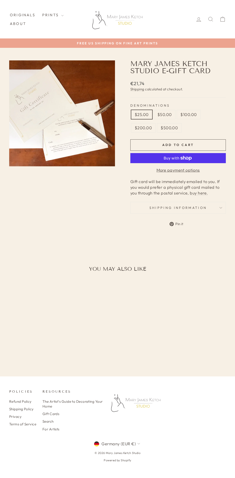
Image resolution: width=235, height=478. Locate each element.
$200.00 (143, 127)
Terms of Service (22, 424)
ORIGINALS (22, 15)
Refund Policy (20, 401)
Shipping (137, 89)
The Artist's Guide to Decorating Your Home (72, 403)
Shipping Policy (21, 409)
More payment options (178, 170)
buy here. (199, 193)
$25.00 (142, 114)
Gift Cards (50, 414)
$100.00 (188, 114)
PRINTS (51, 15)
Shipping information (178, 208)
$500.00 (169, 127)
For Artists (50, 429)
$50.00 (164, 114)
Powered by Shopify (117, 460)
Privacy (15, 416)
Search (48, 421)
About (18, 23)
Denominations (150, 105)
